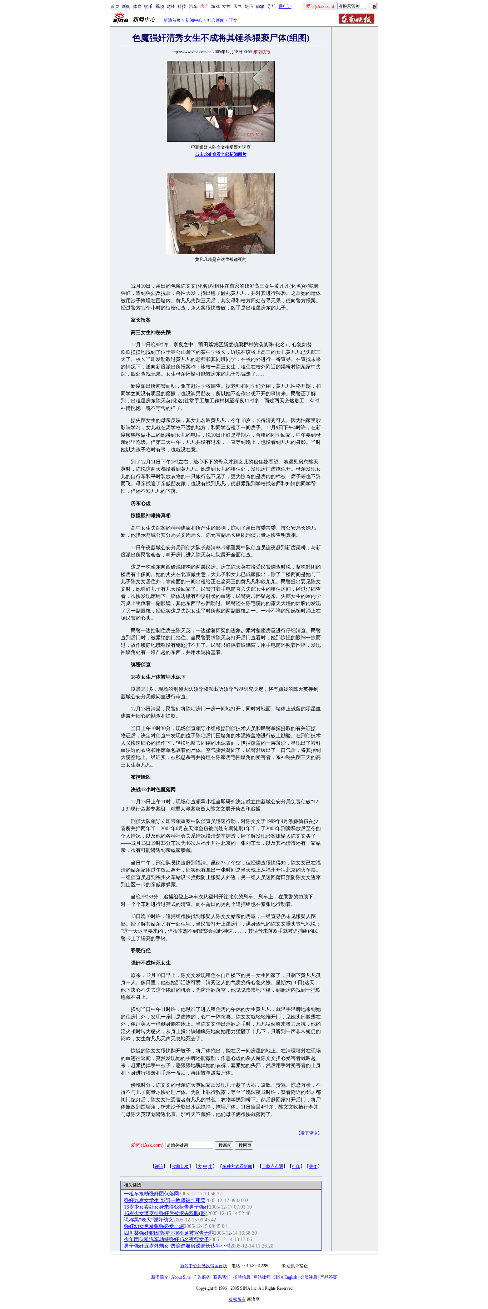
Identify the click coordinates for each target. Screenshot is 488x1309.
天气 (238, 6)
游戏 (215, 6)
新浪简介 (159, 1277)
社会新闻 (215, 20)
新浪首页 (172, 20)
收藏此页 (180, 1166)
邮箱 (260, 6)
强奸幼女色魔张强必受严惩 (154, 1226)
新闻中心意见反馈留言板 (203, 1265)
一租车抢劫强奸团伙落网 (151, 1193)
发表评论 (309, 1133)
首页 (115, 6)
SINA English (285, 1277)
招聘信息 (241, 1277)
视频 (159, 6)
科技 (182, 6)
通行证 (285, 6)
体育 (137, 6)
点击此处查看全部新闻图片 (221, 154)
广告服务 (201, 1277)
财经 (170, 6)
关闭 (313, 1166)
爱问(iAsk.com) (147, 1145)
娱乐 (148, 6)
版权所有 (237, 1299)
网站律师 (261, 1277)
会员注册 (308, 1277)
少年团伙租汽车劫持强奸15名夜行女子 (166, 1239)
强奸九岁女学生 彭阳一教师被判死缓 (164, 1200)
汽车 (193, 6)
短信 (249, 6)
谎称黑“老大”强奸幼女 (148, 1220)
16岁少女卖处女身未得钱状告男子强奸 (166, 1207)
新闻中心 (194, 20)
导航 (271, 6)
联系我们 (221, 1277)
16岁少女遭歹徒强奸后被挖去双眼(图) (166, 1213)
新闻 (126, 6)
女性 (226, 6)
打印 (296, 1166)
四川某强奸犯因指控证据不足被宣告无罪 (169, 1233)
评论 (159, 1166)
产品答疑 (328, 1277)
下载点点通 (272, 1166)
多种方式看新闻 (237, 1166)
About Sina (180, 1277)
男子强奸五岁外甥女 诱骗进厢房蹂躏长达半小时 (177, 1246)
